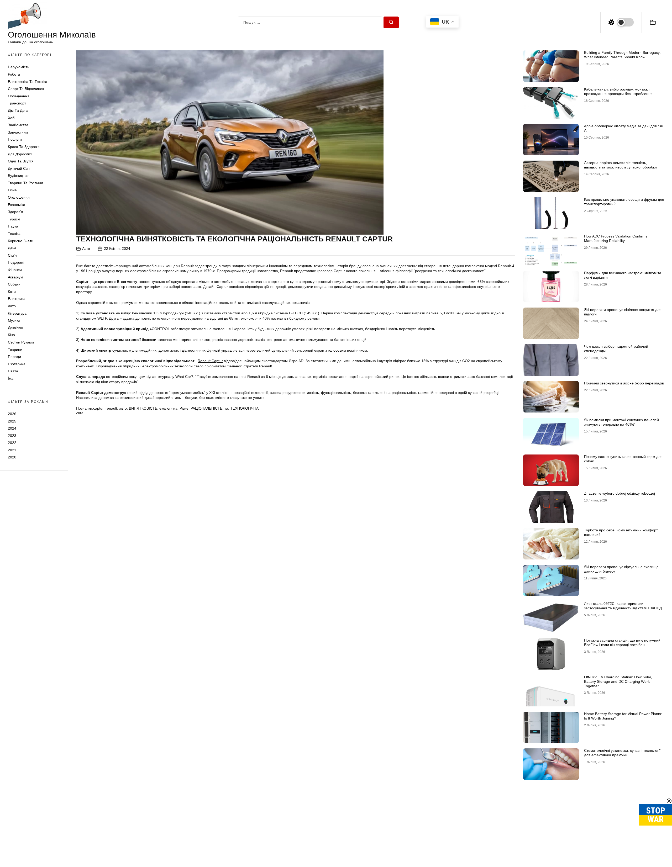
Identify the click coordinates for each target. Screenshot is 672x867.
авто (123, 408)
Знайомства (18, 125)
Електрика (16, 299)
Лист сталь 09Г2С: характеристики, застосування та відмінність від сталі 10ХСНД (623, 605)
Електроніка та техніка (27, 82)
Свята (13, 371)
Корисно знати (20, 241)
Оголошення (19, 197)
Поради (14, 357)
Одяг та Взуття (21, 161)
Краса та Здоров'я (24, 147)
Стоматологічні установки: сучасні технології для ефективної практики (622, 752)
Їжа (10, 378)
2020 (12, 457)
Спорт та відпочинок (26, 89)
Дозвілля (15, 328)
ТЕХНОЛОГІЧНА (244, 408)
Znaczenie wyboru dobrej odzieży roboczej (619, 493)
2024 (12, 428)
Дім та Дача (18, 110)
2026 (12, 414)
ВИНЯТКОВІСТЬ (143, 408)
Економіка (16, 205)
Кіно (11, 335)
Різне (12, 190)
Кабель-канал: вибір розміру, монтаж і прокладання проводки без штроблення (618, 91)
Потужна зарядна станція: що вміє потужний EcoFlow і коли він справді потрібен (622, 642)
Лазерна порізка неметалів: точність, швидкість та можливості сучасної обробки (620, 165)
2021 (12, 450)
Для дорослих (20, 154)
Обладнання (18, 96)
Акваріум (15, 277)
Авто (12, 306)
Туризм (14, 219)
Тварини (15, 349)
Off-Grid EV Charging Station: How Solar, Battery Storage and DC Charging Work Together (618, 681)
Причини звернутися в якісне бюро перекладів (624, 383)
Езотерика (16, 364)
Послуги (15, 139)
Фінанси (15, 270)
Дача (12, 248)
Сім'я (12, 255)
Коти (12, 291)
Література (17, 313)
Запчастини (18, 132)
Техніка (14, 233)
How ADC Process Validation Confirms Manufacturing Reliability (615, 238)
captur (98, 408)
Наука (13, 226)
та (226, 408)
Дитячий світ (19, 168)
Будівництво (18, 175)
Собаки (14, 284)
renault (111, 408)
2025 (12, 421)
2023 (12, 436)
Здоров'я (15, 212)
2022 (12, 443)
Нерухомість (18, 67)
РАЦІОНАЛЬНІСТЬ (206, 408)
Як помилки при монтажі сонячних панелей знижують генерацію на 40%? (621, 422)
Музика (14, 320)
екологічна (168, 408)
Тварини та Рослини (25, 183)
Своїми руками (21, 342)
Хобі (11, 118)
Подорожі (16, 262)
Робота (14, 74)
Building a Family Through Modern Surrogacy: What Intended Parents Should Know (622, 54)
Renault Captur (210, 361)
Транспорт (17, 103)
